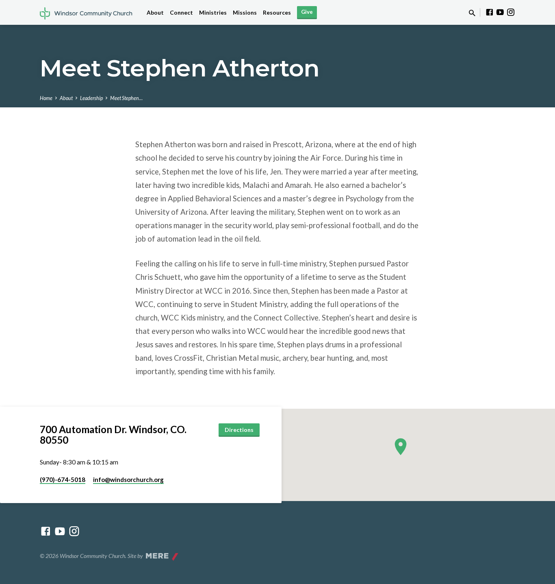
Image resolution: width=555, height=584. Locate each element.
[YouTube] (500, 12)
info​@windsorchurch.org (128, 479)
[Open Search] (472, 13)
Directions (239, 429)
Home (46, 98)
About (155, 12)
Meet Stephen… (126, 98)
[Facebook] (489, 12)
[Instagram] (510, 12)
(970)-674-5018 (62, 479)
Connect (181, 12)
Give (307, 12)
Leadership (91, 98)
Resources (277, 12)
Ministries (213, 12)
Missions (245, 12)
